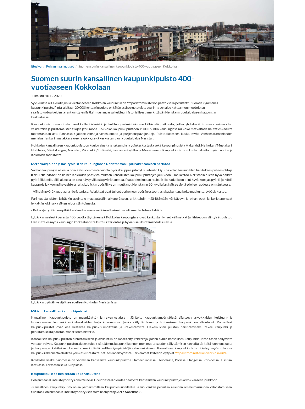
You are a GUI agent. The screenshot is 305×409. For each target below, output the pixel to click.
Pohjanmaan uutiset (60, 66)
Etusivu (36, 66)
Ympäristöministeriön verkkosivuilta (201, 353)
